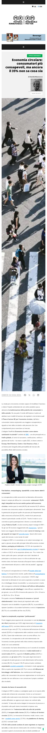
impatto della (33, 571)
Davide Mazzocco (36, 77)
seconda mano (24, 534)
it (38, 6)
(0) (35, 6)
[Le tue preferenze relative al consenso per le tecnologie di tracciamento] (43, 729)
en (41, 6)
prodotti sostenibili (17, 666)
